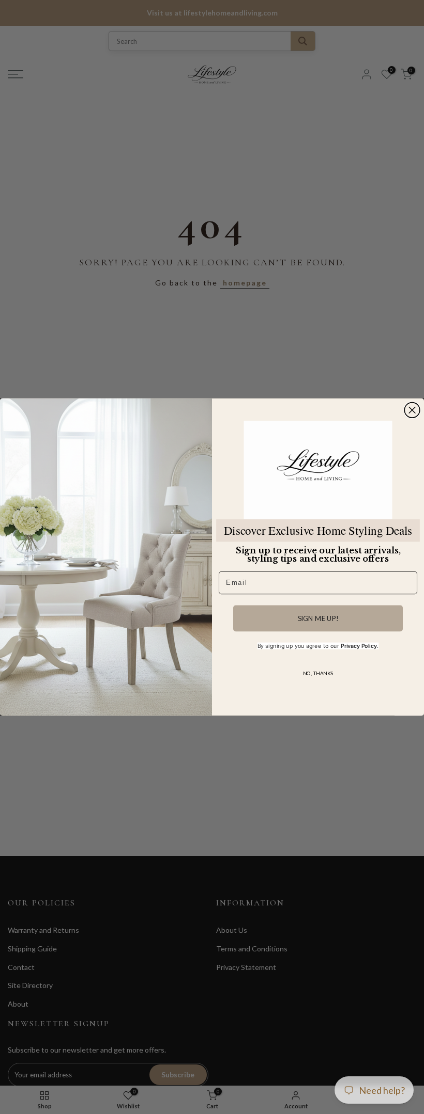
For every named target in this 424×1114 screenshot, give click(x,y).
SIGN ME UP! (318, 618)
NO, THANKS (318, 673)
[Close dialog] (412, 410)
